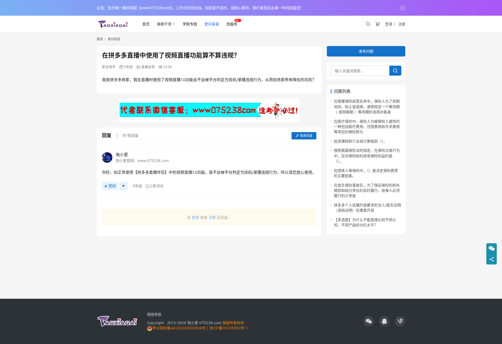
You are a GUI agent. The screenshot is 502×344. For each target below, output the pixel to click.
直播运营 (148, 67)
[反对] (123, 186)
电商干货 (164, 24)
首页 (146, 24)
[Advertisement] (209, 265)
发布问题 (366, 51)
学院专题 (189, 24)
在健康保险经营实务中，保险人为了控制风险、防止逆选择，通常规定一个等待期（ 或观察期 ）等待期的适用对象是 (367, 106)
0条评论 (157, 186)
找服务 (231, 24)
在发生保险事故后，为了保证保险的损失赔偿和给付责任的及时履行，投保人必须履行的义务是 (367, 190)
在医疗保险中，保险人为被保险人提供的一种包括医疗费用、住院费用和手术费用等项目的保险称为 (367, 126)
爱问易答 (211, 24)
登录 (388, 24)
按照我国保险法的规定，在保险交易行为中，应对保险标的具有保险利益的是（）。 (367, 155)
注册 (401, 24)
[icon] (368, 321)
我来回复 (306, 136)
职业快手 (109, 67)
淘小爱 (122, 154)
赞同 (112, 186)
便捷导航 (154, 314)
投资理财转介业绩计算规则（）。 (360, 141)
